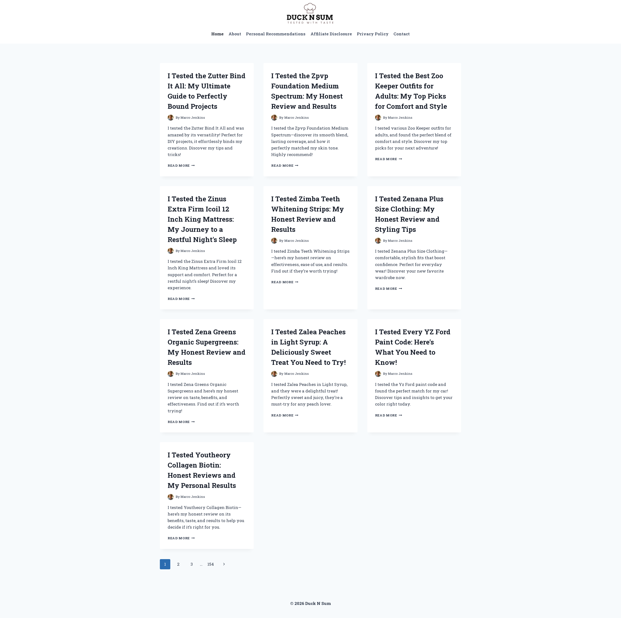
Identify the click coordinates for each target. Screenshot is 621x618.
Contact (401, 34)
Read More (181, 165)
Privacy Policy (373, 34)
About (235, 34)
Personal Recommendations (275, 34)
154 (210, 564)
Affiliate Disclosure (331, 34)
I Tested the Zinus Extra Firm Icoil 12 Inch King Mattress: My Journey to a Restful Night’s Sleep (202, 219)
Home (217, 34)
